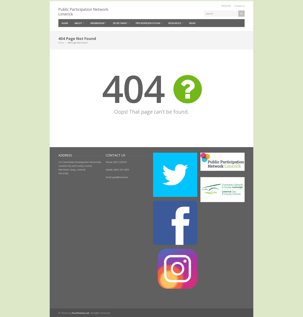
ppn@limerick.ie (120, 177)
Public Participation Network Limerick (83, 12)
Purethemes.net (80, 312)
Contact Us (239, 5)
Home (65, 23)
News (192, 23)
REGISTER (226, 5)
